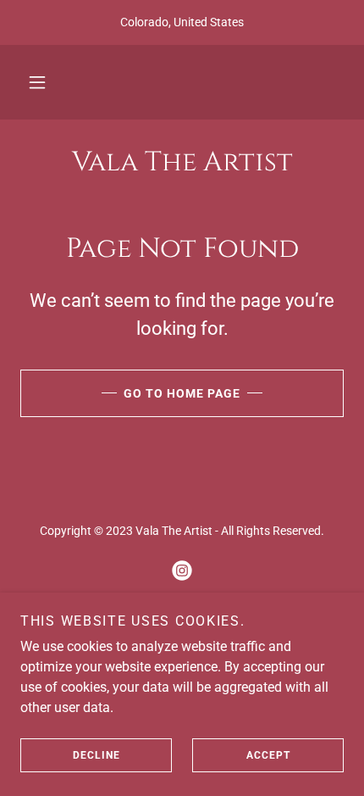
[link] (182, 163)
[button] (37, 82)
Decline (96, 755)
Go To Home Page (182, 393)
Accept (268, 755)
